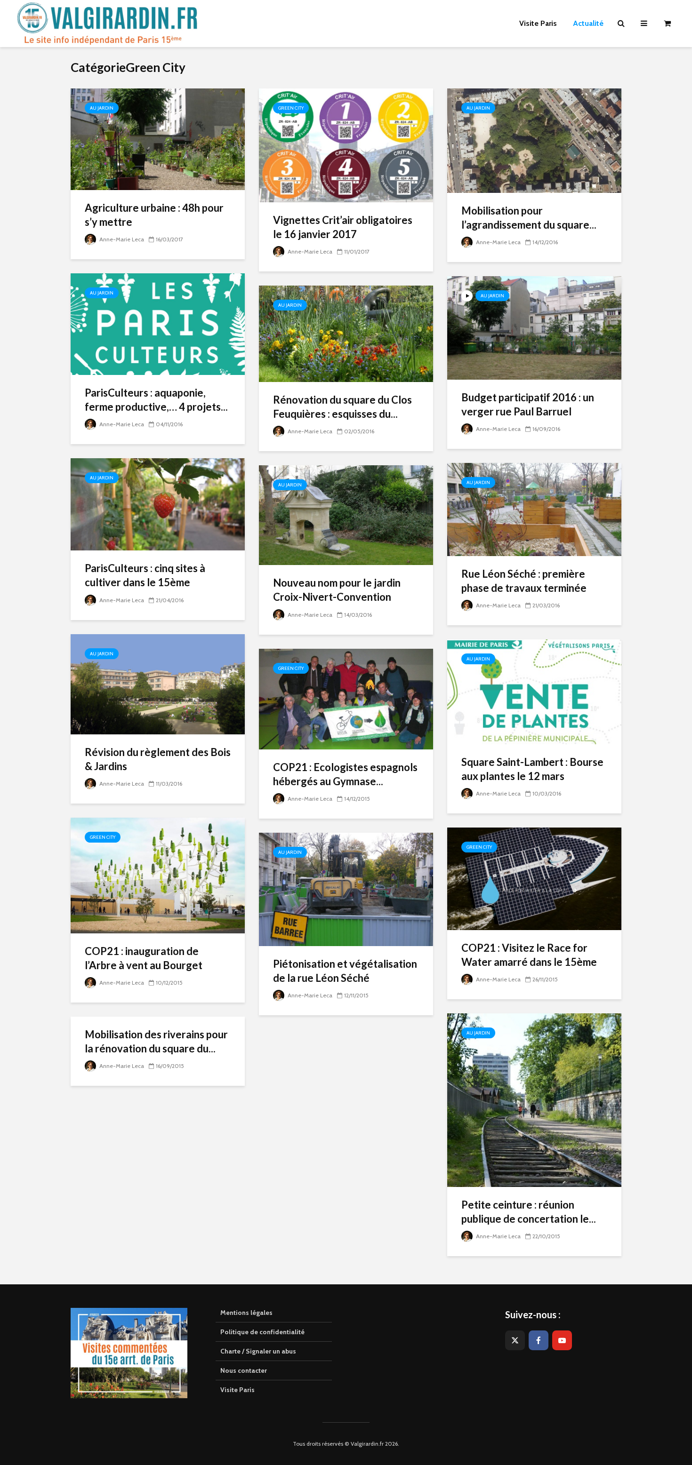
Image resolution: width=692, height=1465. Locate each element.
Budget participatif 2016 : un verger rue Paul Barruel (527, 404)
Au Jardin (101, 108)
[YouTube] (562, 1340)
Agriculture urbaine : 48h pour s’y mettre (154, 214)
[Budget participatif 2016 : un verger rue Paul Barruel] (534, 327)
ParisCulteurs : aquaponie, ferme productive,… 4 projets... (156, 399)
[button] (672, 13)
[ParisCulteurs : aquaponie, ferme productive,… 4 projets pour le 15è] (158, 323)
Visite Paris (237, 1389)
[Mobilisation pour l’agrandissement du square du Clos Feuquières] (534, 139)
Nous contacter (243, 1370)
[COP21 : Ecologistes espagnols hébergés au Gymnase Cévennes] (346, 697)
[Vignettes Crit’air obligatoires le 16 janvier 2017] (346, 144)
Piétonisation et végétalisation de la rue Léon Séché (345, 970)
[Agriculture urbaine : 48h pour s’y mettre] (158, 138)
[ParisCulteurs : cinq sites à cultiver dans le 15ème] (158, 503)
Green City (291, 108)
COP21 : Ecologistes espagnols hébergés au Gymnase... (345, 774)
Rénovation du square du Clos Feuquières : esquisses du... (342, 406)
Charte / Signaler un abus (258, 1351)
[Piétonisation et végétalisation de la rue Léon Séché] (346, 888)
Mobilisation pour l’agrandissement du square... (528, 217)
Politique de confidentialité (262, 1332)
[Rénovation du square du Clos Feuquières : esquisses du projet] (346, 333)
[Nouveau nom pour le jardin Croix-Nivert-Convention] (346, 514)
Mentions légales (246, 1312)
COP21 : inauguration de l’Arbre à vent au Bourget (143, 958)
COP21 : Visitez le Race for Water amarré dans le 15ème (529, 954)
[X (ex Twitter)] (515, 1340)
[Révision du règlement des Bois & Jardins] (158, 683)
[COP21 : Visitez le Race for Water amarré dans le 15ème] (534, 878)
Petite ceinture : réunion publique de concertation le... (528, 1211)
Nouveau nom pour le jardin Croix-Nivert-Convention (337, 589)
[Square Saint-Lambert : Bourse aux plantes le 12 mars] (534, 691)
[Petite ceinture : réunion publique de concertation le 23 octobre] (534, 1099)
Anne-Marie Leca (121, 239)
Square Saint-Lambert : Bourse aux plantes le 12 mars (532, 769)
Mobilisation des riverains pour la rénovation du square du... (156, 1041)
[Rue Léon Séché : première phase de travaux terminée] (534, 508)
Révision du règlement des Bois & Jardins (158, 759)
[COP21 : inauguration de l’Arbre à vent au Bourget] (158, 874)
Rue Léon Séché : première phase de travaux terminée (524, 580)
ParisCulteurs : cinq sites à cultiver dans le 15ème (145, 575)
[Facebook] (538, 1340)
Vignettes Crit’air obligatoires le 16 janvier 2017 (342, 227)
